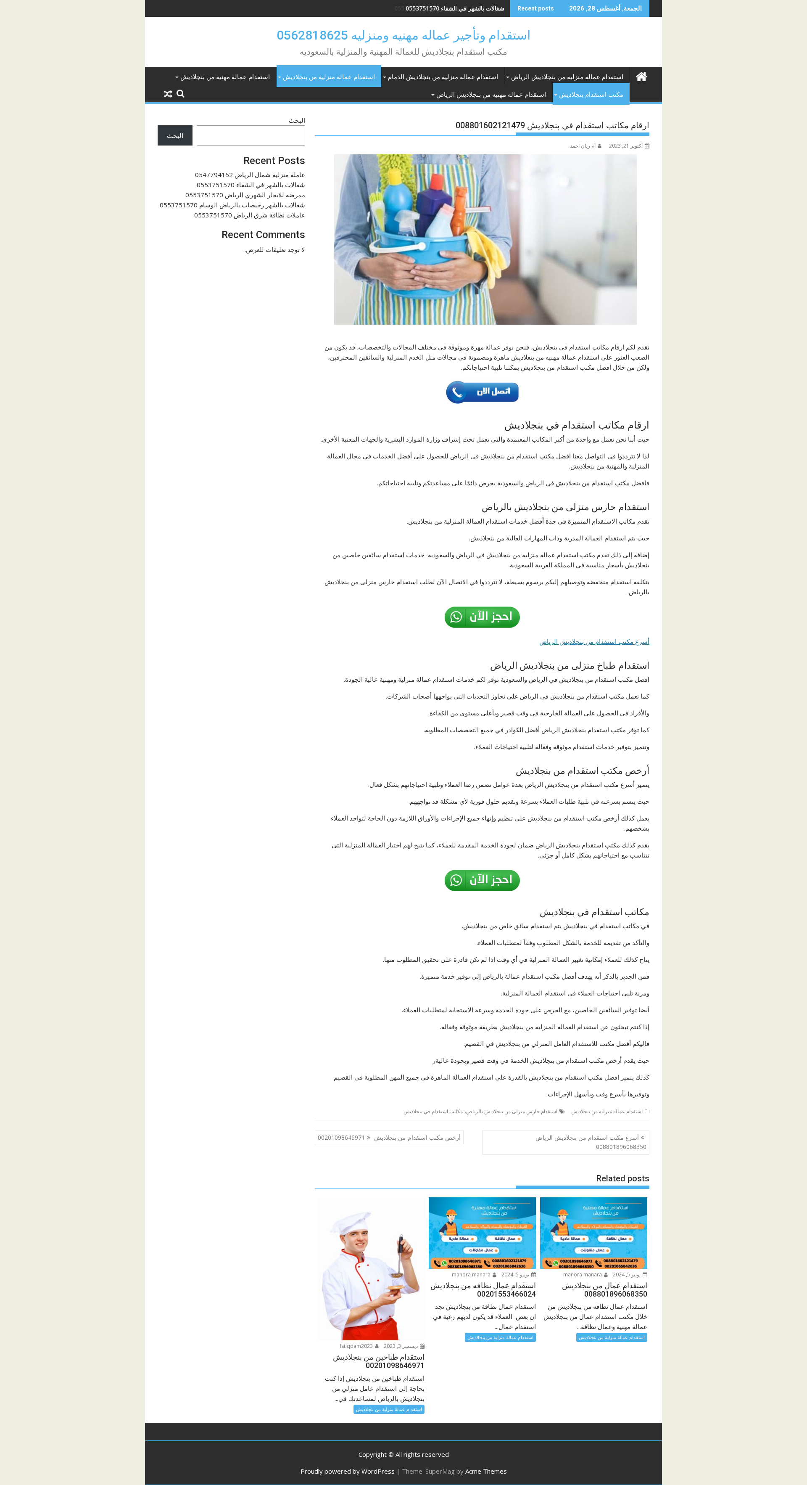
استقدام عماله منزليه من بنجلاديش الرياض (567, 77)
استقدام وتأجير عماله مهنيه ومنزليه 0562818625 (403, 35)
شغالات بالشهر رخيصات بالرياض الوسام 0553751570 (232, 205)
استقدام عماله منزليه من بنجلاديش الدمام (443, 77)
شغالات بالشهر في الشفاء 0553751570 (251, 184)
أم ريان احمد (583, 145)
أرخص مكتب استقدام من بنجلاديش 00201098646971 (389, 1137)
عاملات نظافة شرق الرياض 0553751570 (249, 215)
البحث (297, 120)
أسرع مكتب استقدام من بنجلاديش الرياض (594, 641)
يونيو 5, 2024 (627, 1274)
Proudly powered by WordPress (348, 1471)
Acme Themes (486, 1471)
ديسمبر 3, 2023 (401, 1346)
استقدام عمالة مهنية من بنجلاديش (225, 77)
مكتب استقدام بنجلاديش (591, 94)
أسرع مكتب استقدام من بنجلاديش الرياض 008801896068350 (590, 1142)
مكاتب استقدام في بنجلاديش (433, 1111)
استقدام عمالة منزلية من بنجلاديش (329, 77)
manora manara (583, 1274)
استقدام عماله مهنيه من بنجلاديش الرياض (491, 94)
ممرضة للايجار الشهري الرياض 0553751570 (449, 8)
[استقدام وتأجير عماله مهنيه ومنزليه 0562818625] (641, 75)
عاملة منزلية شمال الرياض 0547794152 (250, 174)
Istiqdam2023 (357, 1346)
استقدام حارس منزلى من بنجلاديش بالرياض (511, 1111)
